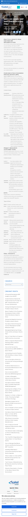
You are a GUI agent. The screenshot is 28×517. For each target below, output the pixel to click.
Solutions (9, 493)
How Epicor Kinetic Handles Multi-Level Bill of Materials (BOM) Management (12, 384)
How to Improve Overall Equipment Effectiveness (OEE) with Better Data (13, 426)
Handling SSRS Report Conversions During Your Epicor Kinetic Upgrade (13, 451)
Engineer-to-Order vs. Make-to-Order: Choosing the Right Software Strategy (13, 396)
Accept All (14, 506)
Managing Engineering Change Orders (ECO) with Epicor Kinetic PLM (13, 331)
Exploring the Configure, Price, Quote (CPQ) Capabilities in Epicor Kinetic (13, 390)
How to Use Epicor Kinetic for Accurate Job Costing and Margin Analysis (14, 361)
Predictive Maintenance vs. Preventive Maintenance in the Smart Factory (13, 367)
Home (5, 12)
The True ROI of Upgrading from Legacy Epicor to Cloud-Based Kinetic (13, 438)
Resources (16, 493)
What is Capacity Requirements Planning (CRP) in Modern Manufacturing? (13, 342)
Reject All (14, 514)
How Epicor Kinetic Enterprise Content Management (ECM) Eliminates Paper (13, 325)
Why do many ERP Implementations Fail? (19, 14)
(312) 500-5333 (6, 3)
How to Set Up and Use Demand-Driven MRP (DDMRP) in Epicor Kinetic (14, 348)
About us (16, 491)
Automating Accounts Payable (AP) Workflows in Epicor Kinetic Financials (13, 355)
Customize (14, 510)
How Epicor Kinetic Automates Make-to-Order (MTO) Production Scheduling (13, 413)
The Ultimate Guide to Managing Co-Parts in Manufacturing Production (14, 432)
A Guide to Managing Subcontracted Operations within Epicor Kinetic (12, 378)
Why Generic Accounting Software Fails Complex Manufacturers (11, 420)
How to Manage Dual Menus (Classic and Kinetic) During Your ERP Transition (13, 445)
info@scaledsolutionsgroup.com (10, 1)
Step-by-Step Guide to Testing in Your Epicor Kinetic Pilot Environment (13, 470)
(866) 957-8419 (23, 3)
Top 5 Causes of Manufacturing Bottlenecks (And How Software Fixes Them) (14, 463)
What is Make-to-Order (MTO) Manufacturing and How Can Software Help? (13, 457)
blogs (10, 12)
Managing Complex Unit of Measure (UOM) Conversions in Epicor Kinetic (13, 403)
